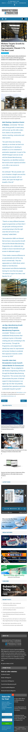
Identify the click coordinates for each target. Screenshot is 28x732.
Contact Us (9, 2)
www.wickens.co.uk (20, 392)
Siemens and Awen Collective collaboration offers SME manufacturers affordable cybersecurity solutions (13, 474)
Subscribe (15, 2)
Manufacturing (5, 53)
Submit (7, 723)
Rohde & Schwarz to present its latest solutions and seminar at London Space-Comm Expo (24, 400)
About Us (4, 2)
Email (3, 717)
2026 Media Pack (22, 2)
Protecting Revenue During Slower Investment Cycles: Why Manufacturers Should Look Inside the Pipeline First (14, 614)
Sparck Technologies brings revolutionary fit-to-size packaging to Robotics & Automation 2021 (14, 451)
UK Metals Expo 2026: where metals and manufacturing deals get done (12, 604)
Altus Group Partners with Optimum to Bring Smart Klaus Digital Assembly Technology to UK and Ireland (14, 619)
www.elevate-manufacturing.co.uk (8, 396)
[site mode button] (23, 19)
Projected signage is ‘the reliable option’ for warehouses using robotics (5, 400)
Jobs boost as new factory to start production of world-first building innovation (14, 608)
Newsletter (18, 728)
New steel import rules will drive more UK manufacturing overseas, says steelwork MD (13, 624)
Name (3, 712)
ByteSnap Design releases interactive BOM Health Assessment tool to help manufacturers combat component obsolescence (12, 427)
